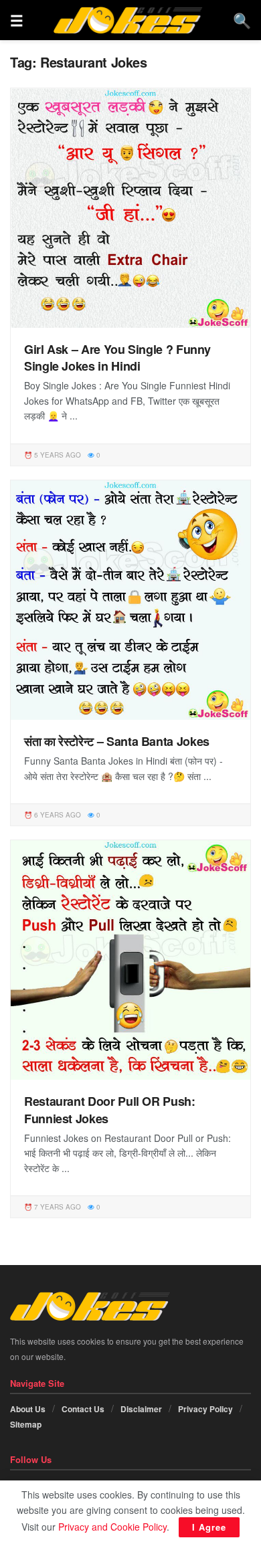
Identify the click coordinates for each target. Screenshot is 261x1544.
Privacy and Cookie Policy (112, 1526)
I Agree (209, 1527)
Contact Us (83, 1409)
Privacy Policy (205, 1409)
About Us (28, 1409)
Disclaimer (141, 1409)
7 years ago (56, 1207)
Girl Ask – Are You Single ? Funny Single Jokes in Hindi (117, 358)
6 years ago (56, 814)
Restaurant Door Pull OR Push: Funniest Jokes (109, 1109)
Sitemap (25, 1424)
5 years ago (56, 455)
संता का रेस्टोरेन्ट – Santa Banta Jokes (116, 741)
